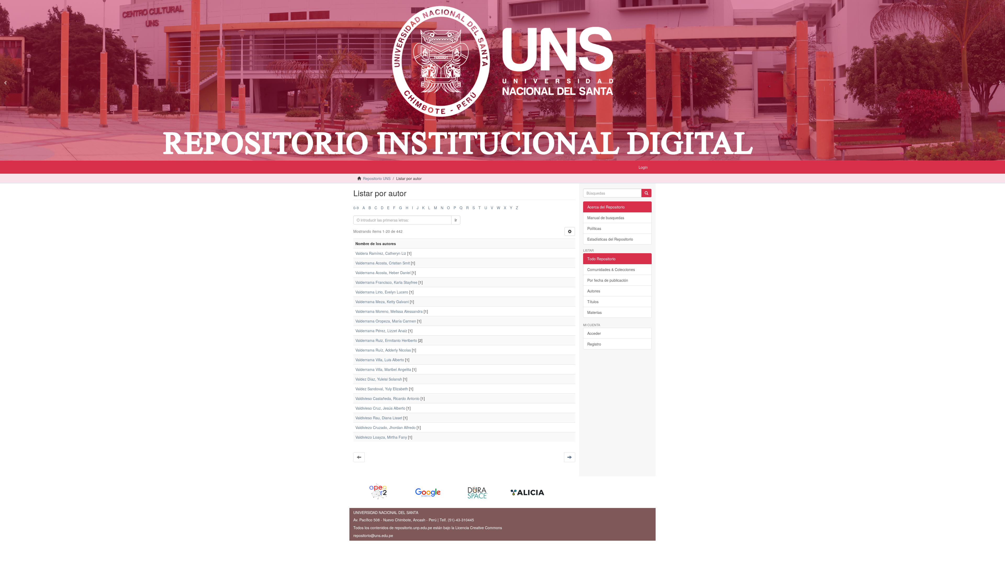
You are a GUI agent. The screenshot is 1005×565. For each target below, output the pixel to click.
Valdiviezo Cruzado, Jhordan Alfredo (385, 427)
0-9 (356, 207)
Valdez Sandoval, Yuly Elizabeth (381, 388)
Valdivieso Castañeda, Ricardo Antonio (387, 398)
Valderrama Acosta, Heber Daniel (383, 272)
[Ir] (646, 193)
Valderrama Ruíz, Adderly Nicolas (383, 350)
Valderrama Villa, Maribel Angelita (383, 369)
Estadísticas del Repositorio (610, 239)
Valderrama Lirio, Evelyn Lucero (381, 292)
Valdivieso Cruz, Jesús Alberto (380, 408)
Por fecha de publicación (607, 280)
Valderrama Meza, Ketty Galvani (382, 301)
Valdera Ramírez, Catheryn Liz (380, 253)
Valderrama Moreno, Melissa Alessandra (389, 311)
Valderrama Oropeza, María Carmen (385, 321)
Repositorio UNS (376, 178)
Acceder (594, 333)
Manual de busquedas (605, 217)
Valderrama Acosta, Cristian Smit (382, 262)
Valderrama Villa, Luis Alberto (379, 359)
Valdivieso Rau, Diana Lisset (378, 417)
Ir (456, 220)
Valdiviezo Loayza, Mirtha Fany (381, 437)
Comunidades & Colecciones (611, 269)
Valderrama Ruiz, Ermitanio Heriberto (386, 340)
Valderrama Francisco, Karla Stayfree (386, 282)
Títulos (593, 301)
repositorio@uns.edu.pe (373, 535)
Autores (593, 290)
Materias (594, 312)
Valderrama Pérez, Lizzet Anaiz (381, 330)
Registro (594, 344)
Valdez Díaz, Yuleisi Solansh (378, 379)
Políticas (594, 228)
